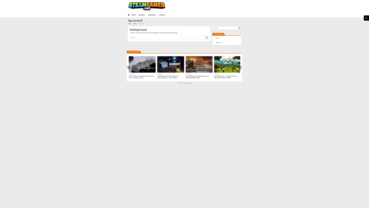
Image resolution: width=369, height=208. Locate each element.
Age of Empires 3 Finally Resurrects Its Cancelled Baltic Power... (197, 76)
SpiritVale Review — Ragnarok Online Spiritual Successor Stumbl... (225, 76)
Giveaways (152, 15)
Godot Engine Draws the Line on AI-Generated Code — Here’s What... (168, 76)
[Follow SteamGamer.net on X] (366, 18)
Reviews (142, 15)
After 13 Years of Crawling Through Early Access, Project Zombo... (141, 76)
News (134, 15)
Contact (162, 15)
